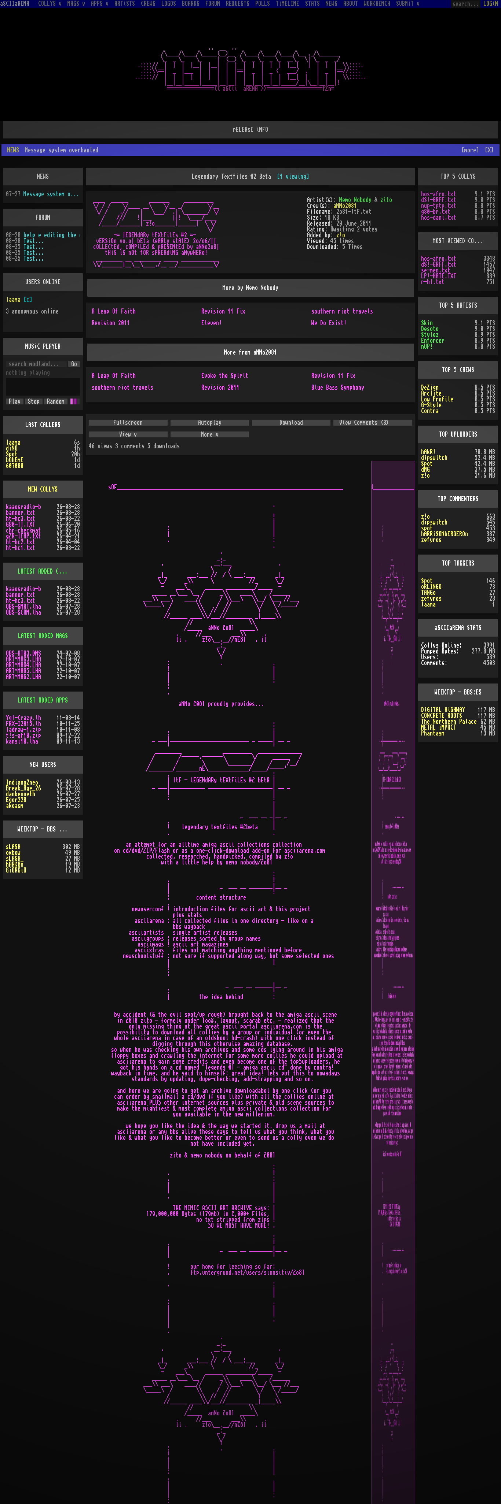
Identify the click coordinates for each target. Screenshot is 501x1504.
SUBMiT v (408, 4)
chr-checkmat (23, 519)
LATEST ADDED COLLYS (45, 560)
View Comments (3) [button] (364, 411)
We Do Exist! (329, 311)
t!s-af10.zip (23, 724)
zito (386, 188)
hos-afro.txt (438, 182)
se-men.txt (435, 259)
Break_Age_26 (23, 776)
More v (210, 423)
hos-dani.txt (438, 206)
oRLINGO (431, 575)
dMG (425, 458)
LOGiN (490, 4)
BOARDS (191, 4)
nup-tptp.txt (438, 194)
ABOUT (350, 4)
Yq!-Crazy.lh (23, 706)
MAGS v (76, 4)
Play (15, 390)
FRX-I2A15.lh (23, 712)
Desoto (430, 317)
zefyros (431, 528)
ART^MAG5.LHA (23, 659)
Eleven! (211, 311)
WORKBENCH (377, 4)
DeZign (430, 376)
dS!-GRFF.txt (438, 188)
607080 (14, 454)
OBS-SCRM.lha (23, 601)
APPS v (100, 4)
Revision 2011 (111, 311)
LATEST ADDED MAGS (43, 624)
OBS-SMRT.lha (23, 595)
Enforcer (433, 329)
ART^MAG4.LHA (23, 653)
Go (74, 352)
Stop (34, 390)
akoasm (14, 794)
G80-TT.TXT (20, 513)
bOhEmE (14, 448)
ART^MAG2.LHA (23, 665)
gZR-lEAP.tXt (23, 524)
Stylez (430, 323)
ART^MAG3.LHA (23, 648)
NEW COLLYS (43, 478)
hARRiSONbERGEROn (444, 522)
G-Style (431, 393)
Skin (427, 311)
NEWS (331, 4)
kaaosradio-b (23, 495)
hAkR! (428, 440)
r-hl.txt (433, 270)
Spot (12, 442)
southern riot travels (342, 300)
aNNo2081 (345, 194)
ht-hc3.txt (20, 507)
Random (56, 390)
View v (128, 423)
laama (13, 288)
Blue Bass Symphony (337, 376)
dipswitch (434, 446)
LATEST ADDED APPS (43, 689)
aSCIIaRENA (14, 4)
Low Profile (437, 387)
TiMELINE (287, 4)
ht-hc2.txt (20, 530)
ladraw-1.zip (23, 718)
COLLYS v (50, 4)
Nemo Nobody (355, 188)
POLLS (262, 4)
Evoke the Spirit (224, 364)
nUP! (427, 335)
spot (427, 516)
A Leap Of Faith (114, 300)
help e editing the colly (51, 223)
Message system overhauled (51, 182)
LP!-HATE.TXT (438, 264)
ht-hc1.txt (20, 536)
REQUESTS (237, 4)
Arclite (431, 382)
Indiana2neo (22, 771)
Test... (33, 229)
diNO (12, 437)
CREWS (148, 4)
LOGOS (168, 4)
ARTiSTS (124, 4)
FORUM (212, 4)
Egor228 (16, 788)
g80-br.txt (435, 200)
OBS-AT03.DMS (23, 642)
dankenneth (20, 782)
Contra (430, 399)
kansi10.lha (22, 730)
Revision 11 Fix (223, 300)
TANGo (428, 581)
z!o (340, 223)
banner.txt (20, 501)
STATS (312, 4)
